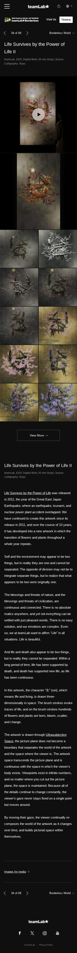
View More (37, 435)
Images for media (15, 871)
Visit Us (51, 19)
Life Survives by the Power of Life (27, 493)
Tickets (66, 19)
